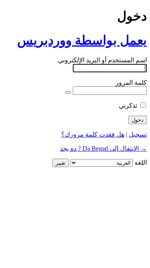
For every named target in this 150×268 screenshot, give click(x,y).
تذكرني (128, 105)
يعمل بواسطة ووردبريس (82, 40)
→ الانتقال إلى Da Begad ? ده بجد (103, 148)
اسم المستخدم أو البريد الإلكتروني (102, 60)
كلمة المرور (131, 82)
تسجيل (138, 134)
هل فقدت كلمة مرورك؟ (92, 134)
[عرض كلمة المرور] (68, 92)
